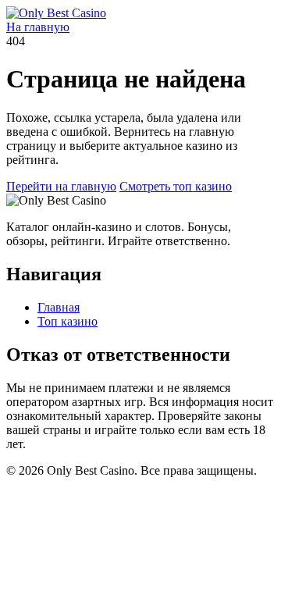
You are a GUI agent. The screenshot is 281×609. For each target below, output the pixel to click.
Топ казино (67, 321)
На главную (37, 27)
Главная (58, 307)
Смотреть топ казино (175, 186)
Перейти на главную (61, 186)
